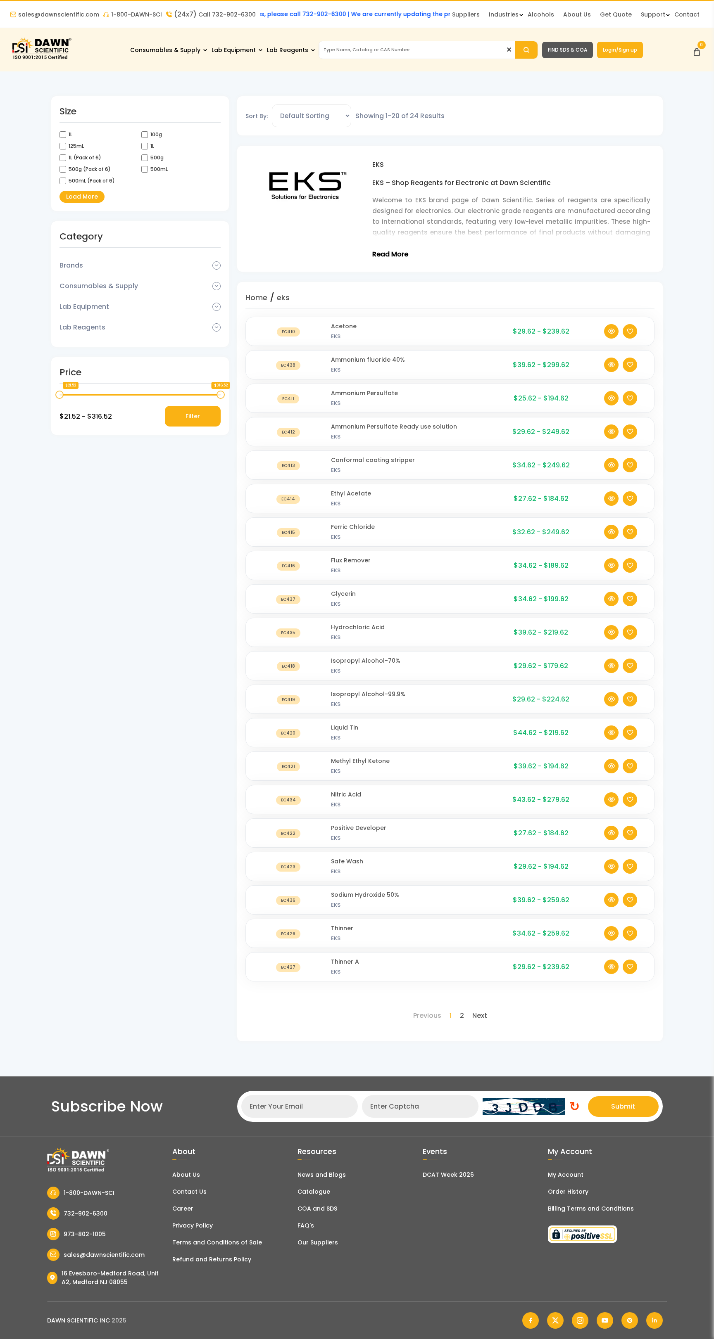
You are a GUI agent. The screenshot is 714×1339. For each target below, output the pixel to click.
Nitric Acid (346, 794)
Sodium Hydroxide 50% (365, 895)
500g (157, 157)
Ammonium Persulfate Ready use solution (394, 426)
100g (156, 134)
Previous (427, 1015)
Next (479, 1015)
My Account (565, 1175)
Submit (623, 1106)
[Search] (526, 50)
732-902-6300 (85, 1213)
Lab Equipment (234, 50)
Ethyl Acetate (351, 493)
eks (283, 297)
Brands (71, 265)
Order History (568, 1191)
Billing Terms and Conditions (591, 1208)
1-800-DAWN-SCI (136, 14)
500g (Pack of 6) (90, 169)
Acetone (344, 326)
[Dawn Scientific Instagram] (580, 1320)
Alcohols (541, 14)
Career (182, 1208)
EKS (335, 336)
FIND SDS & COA (567, 49)
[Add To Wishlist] (630, 331)
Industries (504, 14)
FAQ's (306, 1225)
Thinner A (345, 961)
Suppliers (466, 14)
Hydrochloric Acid (358, 627)
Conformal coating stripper (373, 460)
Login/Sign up (620, 49)
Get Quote (616, 14)
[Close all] (509, 49)
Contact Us (189, 1191)
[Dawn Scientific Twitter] (555, 1320)
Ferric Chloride (353, 527)
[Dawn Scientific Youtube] (605, 1320)
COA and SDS (317, 1208)
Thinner (342, 928)
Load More (82, 196)
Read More (390, 254)
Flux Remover (351, 560)
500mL (159, 169)
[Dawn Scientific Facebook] (530, 1320)
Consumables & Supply (165, 50)
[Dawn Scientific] (41, 58)
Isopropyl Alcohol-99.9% (368, 694)
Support (653, 14)
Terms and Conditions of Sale (217, 1242)
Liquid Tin (344, 727)
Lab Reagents (287, 50)
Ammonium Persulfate (364, 393)
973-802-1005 (85, 1234)
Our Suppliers (318, 1242)
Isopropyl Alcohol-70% (365, 660)
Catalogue (314, 1191)
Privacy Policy (192, 1225)
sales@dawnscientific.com (58, 14)
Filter (193, 416)
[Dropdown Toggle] (216, 265)
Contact (687, 14)
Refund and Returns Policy (211, 1259)
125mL (76, 145)
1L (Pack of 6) (85, 157)
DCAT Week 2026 (448, 1175)
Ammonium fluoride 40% (368, 359)
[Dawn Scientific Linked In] (654, 1320)
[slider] (59, 395)
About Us (577, 14)
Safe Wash (347, 861)
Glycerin (343, 594)
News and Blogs (322, 1175)
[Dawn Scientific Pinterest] (629, 1320)
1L (70, 134)
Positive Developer (358, 828)
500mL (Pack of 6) (92, 180)
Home (256, 297)
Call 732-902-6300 (215, 14)
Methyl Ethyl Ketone (360, 761)
